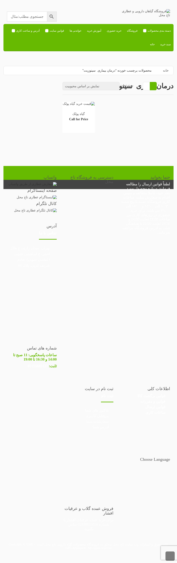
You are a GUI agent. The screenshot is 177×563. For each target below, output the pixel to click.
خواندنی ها (75, 30)
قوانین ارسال (152, 184)
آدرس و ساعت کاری (28, 30)
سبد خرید (165, 44)
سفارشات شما (97, 421)
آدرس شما (101, 427)
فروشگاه (132, 30)
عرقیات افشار (77, 520)
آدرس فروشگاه (146, 228)
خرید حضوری (114, 30)
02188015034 (88, 524)
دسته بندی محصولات (159, 30)
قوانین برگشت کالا (151, 396)
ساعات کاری (155, 412)
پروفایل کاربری (97, 416)
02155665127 (38, 366)
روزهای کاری (142, 215)
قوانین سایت (57, 30)
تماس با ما (48, 233)
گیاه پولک (78, 114)
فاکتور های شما (97, 410)
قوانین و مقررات (152, 401)
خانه (152, 44)
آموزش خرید (94, 30)
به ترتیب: (127, 85)
